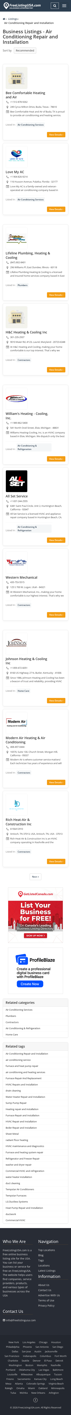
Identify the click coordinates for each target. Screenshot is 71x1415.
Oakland (43, 1388)
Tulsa (13, 1392)
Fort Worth (61, 1356)
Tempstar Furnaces (16, 1195)
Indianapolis (29, 1356)
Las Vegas (44, 1369)
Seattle (25, 1360)
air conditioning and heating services (25, 1072)
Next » (35, 876)
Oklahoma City (27, 1369)
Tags (41, 1260)
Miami (31, 1388)
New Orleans (38, 1392)
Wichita (24, 1392)
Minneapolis (57, 1388)
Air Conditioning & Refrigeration (27, 447)
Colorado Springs (35, 1383)
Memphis (42, 1365)
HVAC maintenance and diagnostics (25, 1146)
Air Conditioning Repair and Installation (27, 1053)
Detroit (59, 1360)
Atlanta (19, 1383)
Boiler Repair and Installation (21, 1127)
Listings (12, 19)
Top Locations (46, 1250)
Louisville (12, 1374)
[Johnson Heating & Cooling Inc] (16, 644)
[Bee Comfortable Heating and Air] (16, 78)
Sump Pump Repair (16, 1103)
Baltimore (58, 1369)
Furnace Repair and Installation (22, 1115)
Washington (15, 1365)
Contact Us (44, 1290)
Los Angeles (29, 1342)
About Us (43, 1285)
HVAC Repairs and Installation (22, 1084)
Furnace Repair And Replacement (24, 1078)
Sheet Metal (12, 1133)
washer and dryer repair (18, 1164)
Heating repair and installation (22, 1109)
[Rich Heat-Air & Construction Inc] (16, 805)
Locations (44, 1265)
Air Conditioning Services (31, 124)
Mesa (8, 1383)
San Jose (26, 1351)
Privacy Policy (46, 1305)
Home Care (23, 690)
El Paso (48, 1360)
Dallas (15, 1351)
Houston (56, 1342)
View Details (55, 134)
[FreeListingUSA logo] (22, 5)
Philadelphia (12, 1346)
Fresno (10, 1379)
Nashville (56, 1365)
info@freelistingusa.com (21, 1320)
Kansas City (40, 1379)
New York (14, 1342)
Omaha (20, 1388)
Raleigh (9, 1388)
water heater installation (19, 1177)
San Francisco (12, 1356)
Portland (10, 1369)
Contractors (24, 360)
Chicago (43, 1342)
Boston (29, 1365)
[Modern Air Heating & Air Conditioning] (16, 723)
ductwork (11, 1214)
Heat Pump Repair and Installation (24, 1207)
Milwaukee (27, 1374)
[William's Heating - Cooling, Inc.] (16, 399)
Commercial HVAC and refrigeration (25, 1171)
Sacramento (24, 1379)
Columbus (45, 1356)
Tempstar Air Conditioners (20, 1189)
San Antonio (42, 1346)
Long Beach (56, 1379)
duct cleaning (13, 1183)
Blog (41, 1255)
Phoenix (27, 1346)
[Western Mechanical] (16, 562)
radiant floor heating (17, 1140)
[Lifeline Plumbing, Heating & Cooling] (16, 238)
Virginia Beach (56, 1383)
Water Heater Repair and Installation (25, 1096)
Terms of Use (46, 1300)
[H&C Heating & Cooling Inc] (16, 317)
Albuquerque (43, 1374)
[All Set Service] (16, 481)
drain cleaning (13, 1090)
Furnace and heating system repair (24, 1152)
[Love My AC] (16, 157)
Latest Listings (47, 1270)
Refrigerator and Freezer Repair (23, 1158)
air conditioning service (18, 1060)
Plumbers (22, 285)
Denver (37, 1360)
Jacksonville (51, 1351)
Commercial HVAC (15, 1220)
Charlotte (13, 1360)
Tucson (58, 1374)
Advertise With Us (49, 1295)
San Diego (57, 1346)
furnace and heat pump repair (22, 1066)
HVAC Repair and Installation (21, 1121)
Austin (37, 1351)
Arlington (54, 1392)
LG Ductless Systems (17, 1201)
